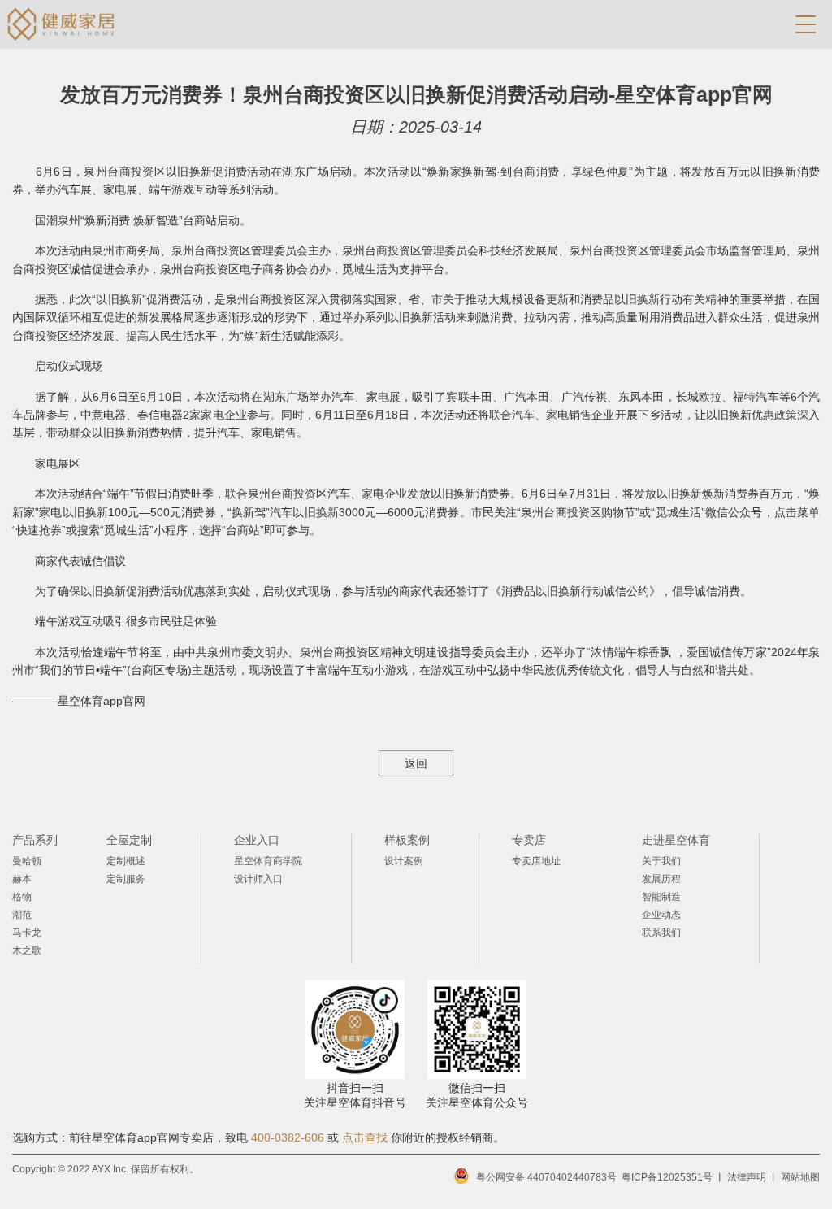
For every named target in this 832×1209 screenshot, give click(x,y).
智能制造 (661, 896)
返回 (416, 763)
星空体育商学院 (268, 861)
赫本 (22, 879)
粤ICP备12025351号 (667, 1177)
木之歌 (26, 950)
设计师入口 (258, 879)
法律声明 (746, 1177)
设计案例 (403, 861)
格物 (22, 896)
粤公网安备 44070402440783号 (546, 1177)
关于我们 (661, 861)
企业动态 (661, 914)
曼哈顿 (26, 861)
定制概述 (125, 861)
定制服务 (125, 879)
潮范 (22, 914)
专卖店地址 (536, 861)
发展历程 (661, 879)
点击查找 (365, 1137)
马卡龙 (26, 932)
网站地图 (800, 1177)
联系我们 (661, 932)
